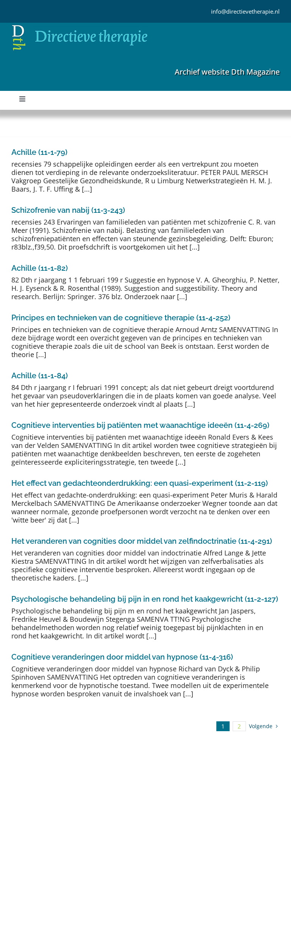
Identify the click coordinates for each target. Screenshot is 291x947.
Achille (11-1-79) (39, 152)
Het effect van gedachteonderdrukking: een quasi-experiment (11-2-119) (139, 483)
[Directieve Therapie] (79, 26)
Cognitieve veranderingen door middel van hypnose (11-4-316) (122, 656)
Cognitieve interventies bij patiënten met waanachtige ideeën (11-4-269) (140, 425)
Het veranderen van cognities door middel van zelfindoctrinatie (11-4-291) (141, 541)
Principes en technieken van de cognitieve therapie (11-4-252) (120, 317)
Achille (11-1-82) (39, 268)
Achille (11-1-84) (39, 375)
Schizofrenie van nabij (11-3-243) (68, 210)
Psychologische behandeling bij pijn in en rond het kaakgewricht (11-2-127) (144, 599)
